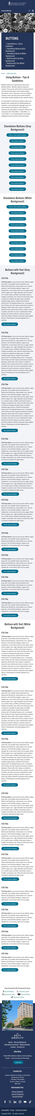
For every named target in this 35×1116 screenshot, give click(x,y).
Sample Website (6, 11)
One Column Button (10, 324)
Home (3, 73)
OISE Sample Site (11, 73)
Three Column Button (17, 153)
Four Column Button (17, 171)
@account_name (24, 991)
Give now (18, 1062)
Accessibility (5, 1110)
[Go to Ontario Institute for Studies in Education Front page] (17, 3)
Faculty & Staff (17, 1096)
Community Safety (21, 1110)
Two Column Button (17, 141)
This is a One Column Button (17, 135)
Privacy (12, 1110)
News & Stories (25, 1044)
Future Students (17, 1092)
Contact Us (20, 1047)
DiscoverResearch (20, 1042)
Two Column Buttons (17, 213)
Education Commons (11, 1044)
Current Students (17, 1094)
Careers (13, 1047)
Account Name (9, 991)
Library (10, 1042)
